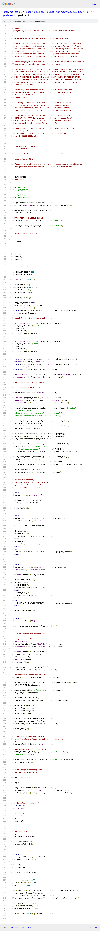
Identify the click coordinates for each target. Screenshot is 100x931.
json (96, 927)
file (52, 21)
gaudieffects (8, 15)
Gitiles (14, 927)
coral (5, 11)
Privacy (21, 927)
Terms (28, 927)
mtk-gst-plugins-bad (20, 11)
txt (89, 927)
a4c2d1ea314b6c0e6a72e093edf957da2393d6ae (58, 11)
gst (88, 11)
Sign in (95, 4)
